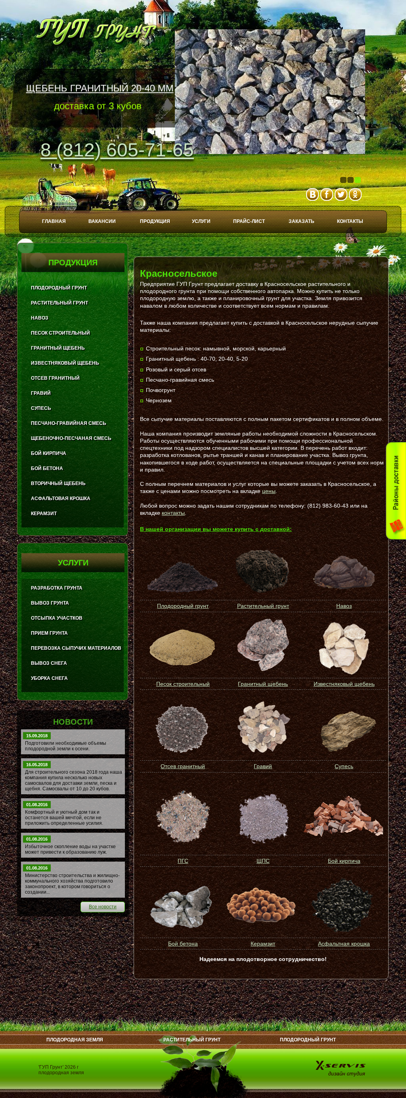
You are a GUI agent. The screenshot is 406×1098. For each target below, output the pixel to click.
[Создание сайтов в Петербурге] (341, 1068)
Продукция (155, 221)
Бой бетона (183, 943)
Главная (54, 221)
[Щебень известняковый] (343, 648)
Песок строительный (183, 684)
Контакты (350, 221)
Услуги (201, 221)
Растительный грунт (263, 606)
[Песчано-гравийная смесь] (182, 817)
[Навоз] (344, 592)
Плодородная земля (74, 1040)
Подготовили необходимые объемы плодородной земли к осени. (65, 746)
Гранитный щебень (263, 684)
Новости (73, 721)
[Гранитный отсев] (182, 729)
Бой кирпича (344, 861)
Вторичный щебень (58, 483)
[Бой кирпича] (343, 817)
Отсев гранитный (183, 766)
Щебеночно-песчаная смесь (71, 438)
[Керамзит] (262, 906)
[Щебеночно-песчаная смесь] (262, 817)
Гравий (263, 766)
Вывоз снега (49, 663)
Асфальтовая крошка (60, 498)
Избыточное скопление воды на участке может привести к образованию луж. (70, 849)
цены (269, 491)
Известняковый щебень (344, 684)
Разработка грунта (56, 588)
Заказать (301, 221)
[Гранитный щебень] (263, 670)
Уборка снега (49, 678)
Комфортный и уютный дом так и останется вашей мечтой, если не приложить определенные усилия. (64, 817)
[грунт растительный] (262, 591)
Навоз (344, 606)
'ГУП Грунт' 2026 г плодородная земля (61, 1069)
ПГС (183, 861)
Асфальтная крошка (344, 943)
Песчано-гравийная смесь (68, 423)
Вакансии (102, 221)
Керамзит (263, 943)
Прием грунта (49, 633)
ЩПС (263, 861)
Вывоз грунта (50, 603)
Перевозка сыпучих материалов (76, 648)
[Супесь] (343, 728)
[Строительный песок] (182, 648)
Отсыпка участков (56, 618)
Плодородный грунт (183, 606)
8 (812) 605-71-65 (117, 149)
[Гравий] (262, 728)
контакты (173, 513)
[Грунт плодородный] (182, 594)
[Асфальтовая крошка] (343, 905)
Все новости (103, 907)
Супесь (344, 766)
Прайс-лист (249, 221)
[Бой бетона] (182, 906)
